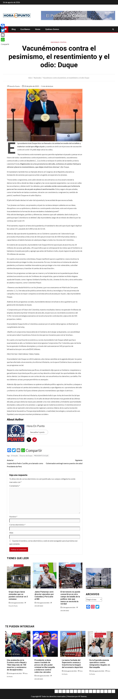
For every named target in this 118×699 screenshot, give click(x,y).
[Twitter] (5, 30)
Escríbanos (25, 29)
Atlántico (16, 634)
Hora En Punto (14, 86)
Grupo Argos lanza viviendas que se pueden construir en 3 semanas (18, 595)
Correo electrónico (17, 525)
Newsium (71, 696)
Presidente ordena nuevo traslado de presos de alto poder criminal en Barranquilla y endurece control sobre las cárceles (44, 666)
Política (63, 42)
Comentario (14, 486)
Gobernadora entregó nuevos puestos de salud (64, 461)
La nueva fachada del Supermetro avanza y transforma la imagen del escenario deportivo (72, 663)
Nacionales (55, 42)
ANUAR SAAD (39, 606)
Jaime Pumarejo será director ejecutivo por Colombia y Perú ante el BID (44, 595)
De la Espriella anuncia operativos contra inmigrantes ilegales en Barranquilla (99, 663)
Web (11, 533)
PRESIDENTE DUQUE (41, 456)
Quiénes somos (52, 29)
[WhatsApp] (5, 39)
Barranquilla (100, 634)
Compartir (34, 450)
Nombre (13, 516)
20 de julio (14, 456)
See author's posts (37, 432)
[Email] (5, 35)
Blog (14, 29)
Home (37, 29)
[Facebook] (5, 25)
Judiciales (43, 634)
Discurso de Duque (26, 456)
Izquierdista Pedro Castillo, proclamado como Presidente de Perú (25, 463)
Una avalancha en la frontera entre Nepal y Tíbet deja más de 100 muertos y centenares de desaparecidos (17, 665)
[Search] (113, 29)
